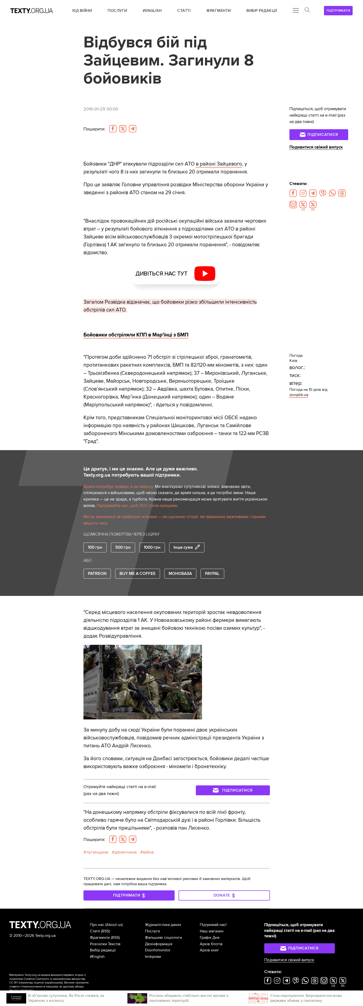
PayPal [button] (212, 573)
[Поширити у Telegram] (132, 128)
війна (148, 852)
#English (97, 956)
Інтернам (153, 956)
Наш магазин (211, 931)
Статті (95, 931)
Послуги (152, 931)
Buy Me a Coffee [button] (138, 573)
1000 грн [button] (152, 547)
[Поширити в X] (122, 128)
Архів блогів (211, 944)
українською (53, 983)
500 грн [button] (123, 547)
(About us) (114, 924)
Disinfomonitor (157, 950)
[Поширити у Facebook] (113, 128)
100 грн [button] (95, 547)
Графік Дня (210, 937)
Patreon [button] (97, 573)
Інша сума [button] (183, 547)
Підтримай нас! (213, 924)
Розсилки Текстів (105, 944)
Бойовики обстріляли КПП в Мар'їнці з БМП (135, 335)
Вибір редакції (103, 950)
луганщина (97, 852)
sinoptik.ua (298, 394)
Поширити (94, 129)
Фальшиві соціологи (163, 937)
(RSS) (105, 931)
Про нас (97, 924)
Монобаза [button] (180, 573)
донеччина (126, 852)
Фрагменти (100, 937)
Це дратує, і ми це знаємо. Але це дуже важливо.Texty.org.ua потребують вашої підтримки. (140, 472)
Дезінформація (158, 944)
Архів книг (209, 950)
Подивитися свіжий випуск (316, 147)
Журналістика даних (163, 924)
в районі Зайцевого (219, 164)
